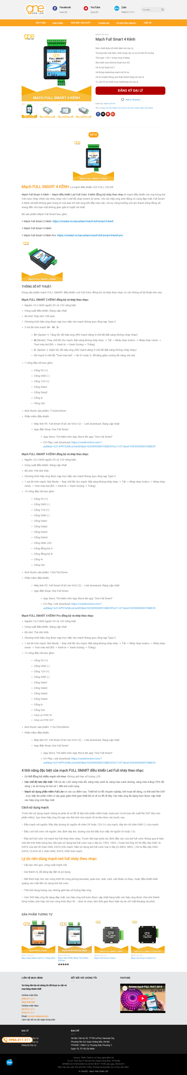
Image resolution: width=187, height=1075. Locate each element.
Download (104, 23)
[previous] (26, 66)
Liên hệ (147, 23)
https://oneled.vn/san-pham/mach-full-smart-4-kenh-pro (90, 235)
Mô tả (93, 134)
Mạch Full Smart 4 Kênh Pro (143, 958)
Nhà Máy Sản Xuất (80, 23)
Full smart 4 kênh (132, 108)
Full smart (122, 108)
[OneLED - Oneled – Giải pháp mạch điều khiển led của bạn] (35, 10)
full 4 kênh (113, 108)
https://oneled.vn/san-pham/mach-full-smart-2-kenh (82, 221)
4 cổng (102, 108)
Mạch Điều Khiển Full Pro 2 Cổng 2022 (38, 958)
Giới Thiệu (41, 23)
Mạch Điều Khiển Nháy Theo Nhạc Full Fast (73, 959)
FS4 (106, 108)
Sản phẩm (57, 23)
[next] (86, 66)
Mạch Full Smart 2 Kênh (105, 958)
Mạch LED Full (102, 34)
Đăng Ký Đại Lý (29, 1045)
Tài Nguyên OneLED (126, 23)
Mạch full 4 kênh (146, 108)
